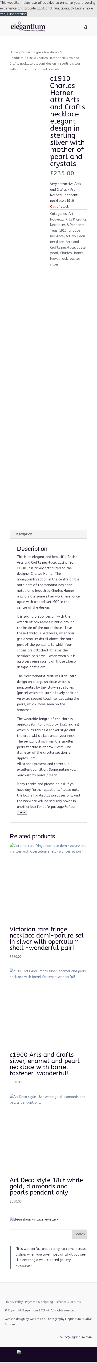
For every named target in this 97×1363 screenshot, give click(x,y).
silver (54, 264)
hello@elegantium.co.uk (76, 1337)
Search (79, 1234)
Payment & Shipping (39, 1302)
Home (14, 52)
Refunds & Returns (68, 1302)
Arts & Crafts (75, 219)
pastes (75, 259)
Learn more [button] (84, 8)
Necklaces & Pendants (67, 225)
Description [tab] (23, 534)
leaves (55, 259)
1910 (63, 231)
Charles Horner (71, 253)
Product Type (31, 52)
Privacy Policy (14, 1302)
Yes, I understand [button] (13, 14)
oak (65, 259)
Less (22, 812)
